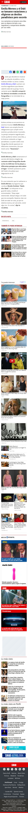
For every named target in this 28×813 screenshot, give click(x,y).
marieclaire (14, 565)
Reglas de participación (11, 796)
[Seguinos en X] (12, 769)
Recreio (15, 787)
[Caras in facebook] (8, 769)
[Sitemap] (24, 769)
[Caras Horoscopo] (14, 757)
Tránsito (21, 796)
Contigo (21, 782)
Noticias (14, 773)
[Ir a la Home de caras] (7, 3)
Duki (2, 127)
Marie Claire (21, 773)
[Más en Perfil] (10, 537)
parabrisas (14, 611)
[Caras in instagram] (4, 769)
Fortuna (6, 776)
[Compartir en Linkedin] (21, 72)
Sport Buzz (8, 787)
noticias (14, 542)
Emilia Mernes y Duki (8, 84)
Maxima (21, 787)
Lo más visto (7, 659)
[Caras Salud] (14, 749)
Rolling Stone (21, 785)
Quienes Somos (18, 791)
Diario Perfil (6, 773)
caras (14, 588)
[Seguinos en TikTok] (16, 769)
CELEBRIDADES (4, 5)
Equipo (22, 794)
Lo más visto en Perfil (11, 704)
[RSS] (20, 769)
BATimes (17, 778)
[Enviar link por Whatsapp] (17, 72)
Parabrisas (21, 776)
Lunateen (10, 778)
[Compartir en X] (14, 72)
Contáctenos (7, 794)
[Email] (25, 72)
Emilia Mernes (5, 220)
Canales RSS (8, 791)
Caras (15, 782)
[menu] (2, 2)
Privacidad (16, 794)
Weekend (13, 776)
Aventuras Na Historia (9, 785)
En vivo (24, 2)
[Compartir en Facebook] (10, 72)
